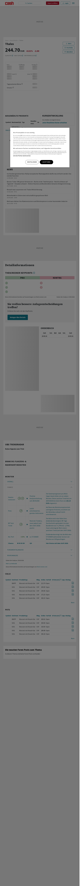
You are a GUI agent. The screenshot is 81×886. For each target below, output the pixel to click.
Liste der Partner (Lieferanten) (22, 155)
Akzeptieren (46, 162)
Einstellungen (32, 162)
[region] (39, 147)
